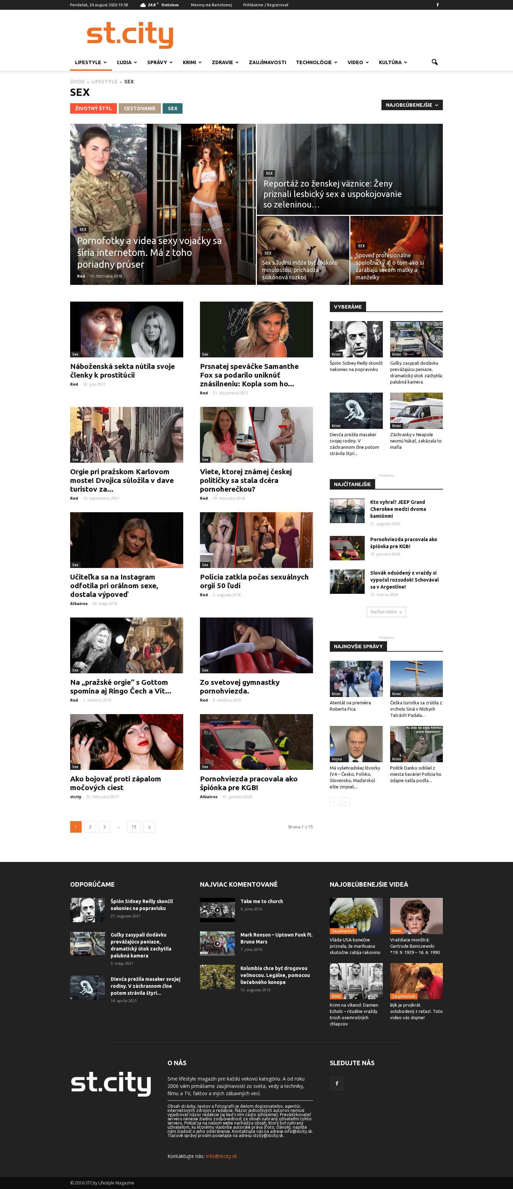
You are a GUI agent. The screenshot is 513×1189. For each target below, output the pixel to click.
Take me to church (261, 901)
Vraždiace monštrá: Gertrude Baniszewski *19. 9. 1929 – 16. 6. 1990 (415, 946)
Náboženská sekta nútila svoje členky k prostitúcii (122, 370)
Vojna (337, 759)
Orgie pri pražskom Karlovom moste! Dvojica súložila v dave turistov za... (122, 480)
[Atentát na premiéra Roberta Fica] (356, 679)
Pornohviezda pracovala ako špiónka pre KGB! (249, 783)
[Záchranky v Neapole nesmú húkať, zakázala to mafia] (416, 411)
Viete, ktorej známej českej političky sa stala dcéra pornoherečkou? (246, 480)
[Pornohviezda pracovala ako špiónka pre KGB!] (256, 742)
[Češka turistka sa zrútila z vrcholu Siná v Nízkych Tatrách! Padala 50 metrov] (416, 679)
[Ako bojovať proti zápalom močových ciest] (126, 742)
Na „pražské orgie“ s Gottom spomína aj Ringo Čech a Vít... (120, 686)
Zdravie (222, 62)
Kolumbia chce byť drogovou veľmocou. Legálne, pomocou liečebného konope (275, 975)
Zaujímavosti (267, 62)
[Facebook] (437, 5)
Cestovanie (140, 108)
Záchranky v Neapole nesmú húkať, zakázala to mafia (416, 440)
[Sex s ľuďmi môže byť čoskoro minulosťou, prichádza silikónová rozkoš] (303, 250)
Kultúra (390, 62)
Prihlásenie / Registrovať (265, 5)
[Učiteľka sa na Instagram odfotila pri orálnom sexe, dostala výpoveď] (126, 540)
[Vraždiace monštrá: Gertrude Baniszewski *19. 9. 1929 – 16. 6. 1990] (416, 916)
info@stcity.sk (221, 1156)
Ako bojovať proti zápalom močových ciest (115, 783)
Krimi (189, 62)
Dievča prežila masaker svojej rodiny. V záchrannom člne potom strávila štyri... (145, 986)
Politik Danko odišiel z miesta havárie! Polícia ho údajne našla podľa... (415, 774)
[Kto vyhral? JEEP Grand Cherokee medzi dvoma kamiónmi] (347, 511)
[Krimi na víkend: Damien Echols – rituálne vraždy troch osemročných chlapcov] (356, 981)
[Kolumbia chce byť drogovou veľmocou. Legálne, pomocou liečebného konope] (217, 977)
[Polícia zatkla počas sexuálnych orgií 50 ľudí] (256, 540)
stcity (75, 796)
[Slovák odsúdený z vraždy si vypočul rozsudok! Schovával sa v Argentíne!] (347, 581)
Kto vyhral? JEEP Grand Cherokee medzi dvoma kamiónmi (398, 509)
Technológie (314, 62)
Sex (172, 108)
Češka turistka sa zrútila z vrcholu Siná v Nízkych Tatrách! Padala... (416, 709)
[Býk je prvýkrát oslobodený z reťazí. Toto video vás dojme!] (416, 981)
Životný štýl (93, 108)
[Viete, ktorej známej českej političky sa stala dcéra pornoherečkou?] (256, 435)
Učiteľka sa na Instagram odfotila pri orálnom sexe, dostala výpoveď (114, 585)
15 (134, 827)
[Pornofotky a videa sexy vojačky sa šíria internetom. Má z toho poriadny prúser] (163, 204)
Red (81, 276)
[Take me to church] (217, 910)
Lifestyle (88, 62)
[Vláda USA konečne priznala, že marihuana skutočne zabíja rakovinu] (356, 916)
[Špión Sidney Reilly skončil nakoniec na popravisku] (356, 339)
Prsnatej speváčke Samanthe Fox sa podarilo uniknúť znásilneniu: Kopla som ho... (249, 375)
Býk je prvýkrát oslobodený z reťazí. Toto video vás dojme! (416, 1011)
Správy (157, 62)
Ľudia (124, 62)
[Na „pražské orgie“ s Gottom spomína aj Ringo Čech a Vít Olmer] (126, 645)
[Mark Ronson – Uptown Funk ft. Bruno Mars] (217, 943)
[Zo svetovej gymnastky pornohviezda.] (256, 645)
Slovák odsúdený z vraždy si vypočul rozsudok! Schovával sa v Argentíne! (404, 580)
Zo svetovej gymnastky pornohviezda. (240, 686)
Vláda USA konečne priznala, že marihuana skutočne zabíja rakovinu (355, 946)
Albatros (79, 603)
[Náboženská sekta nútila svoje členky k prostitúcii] (126, 329)
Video (355, 62)
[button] (434, 62)
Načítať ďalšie (384, 612)
